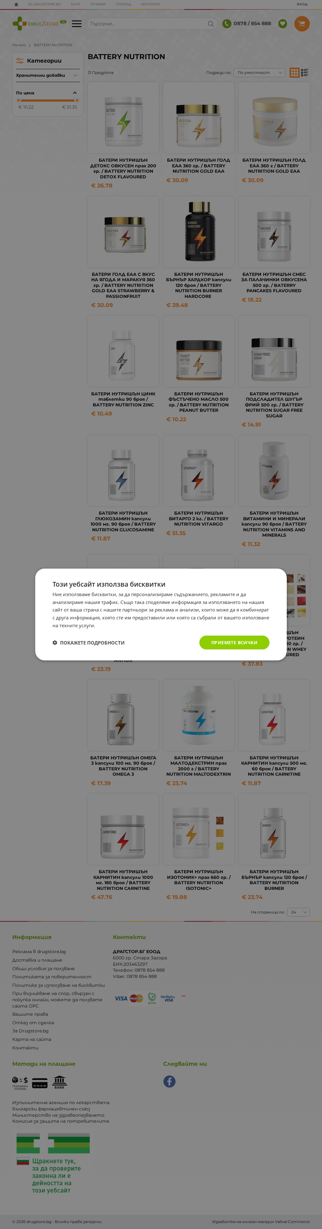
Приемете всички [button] (234, 642)
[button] (89, 642)
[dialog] (161, 614)
